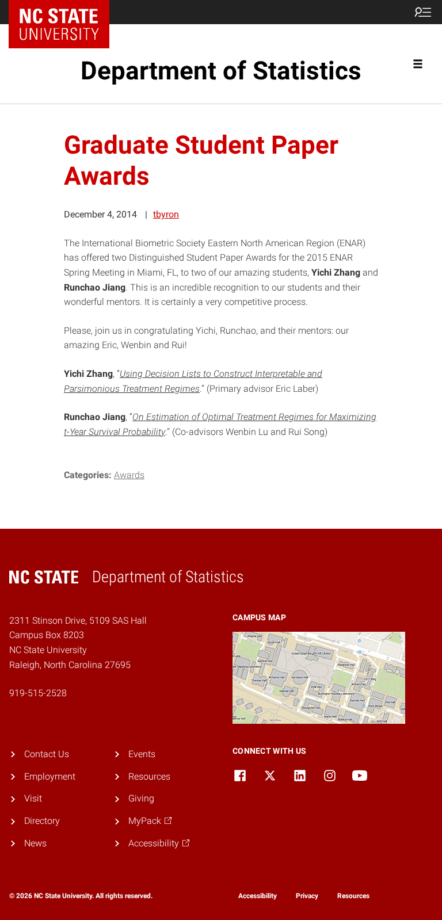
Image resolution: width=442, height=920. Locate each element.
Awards (129, 474)
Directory (42, 820)
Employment (49, 776)
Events (141, 754)
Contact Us (46, 754)
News (35, 843)
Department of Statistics (221, 71)
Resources (149, 776)
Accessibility (257, 896)
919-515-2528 (38, 693)
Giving (141, 798)
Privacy (307, 896)
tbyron (166, 214)
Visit (33, 798)
